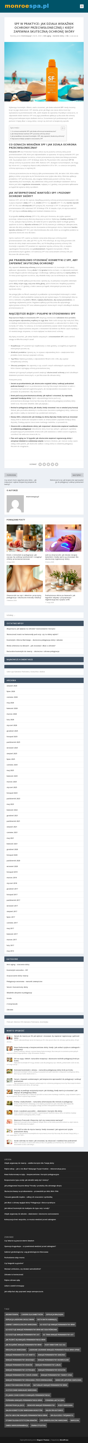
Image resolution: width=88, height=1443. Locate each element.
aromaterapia (12, 1314)
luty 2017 (10, 945)
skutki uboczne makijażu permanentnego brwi (26, 1415)
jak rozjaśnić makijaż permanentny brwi (23, 1345)
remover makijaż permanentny (41, 1405)
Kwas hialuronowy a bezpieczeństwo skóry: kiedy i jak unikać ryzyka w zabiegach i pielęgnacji (47, 1048)
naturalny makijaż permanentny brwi (50, 1385)
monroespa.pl (26, 36)
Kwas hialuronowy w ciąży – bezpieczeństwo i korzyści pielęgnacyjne (31, 1174)
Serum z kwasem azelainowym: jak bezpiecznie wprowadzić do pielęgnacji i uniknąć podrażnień (47, 1080)
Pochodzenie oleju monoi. (14, 1257)
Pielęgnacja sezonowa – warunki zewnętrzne (24, 981)
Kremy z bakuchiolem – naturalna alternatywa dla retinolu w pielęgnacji (43, 1102)
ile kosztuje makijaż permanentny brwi (57, 1324)
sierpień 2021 (12, 827)
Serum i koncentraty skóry (17, 987)
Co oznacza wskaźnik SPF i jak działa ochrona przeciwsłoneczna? (34, 131)
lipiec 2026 (11, 691)
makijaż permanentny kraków (19, 1365)
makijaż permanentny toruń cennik (22, 1375)
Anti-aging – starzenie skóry (53, 36)
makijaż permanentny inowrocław (53, 1360)
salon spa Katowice (54, 1410)
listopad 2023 (12, 793)
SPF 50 (71, 160)
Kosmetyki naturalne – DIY (17, 970)
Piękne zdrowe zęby (12, 1280)
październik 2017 (13, 900)
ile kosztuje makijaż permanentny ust (23, 1334)
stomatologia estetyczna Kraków (21, 1420)
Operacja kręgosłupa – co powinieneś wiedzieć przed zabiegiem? (30, 1246)
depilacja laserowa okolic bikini (20, 1319)
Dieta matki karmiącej (47, 1319)
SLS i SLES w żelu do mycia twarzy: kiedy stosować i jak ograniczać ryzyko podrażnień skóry (43, 1130)
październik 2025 (13, 742)
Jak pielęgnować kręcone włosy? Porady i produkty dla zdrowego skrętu (33, 1186)
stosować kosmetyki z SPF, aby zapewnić (43, 261)
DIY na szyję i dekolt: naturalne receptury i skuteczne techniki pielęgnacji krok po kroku (46, 1060)
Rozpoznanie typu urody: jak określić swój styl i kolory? (26, 1180)
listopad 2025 (12, 736)
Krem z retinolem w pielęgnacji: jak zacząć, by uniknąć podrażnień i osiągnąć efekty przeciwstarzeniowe (24, 557)
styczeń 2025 (12, 787)
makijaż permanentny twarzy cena (56, 1375)
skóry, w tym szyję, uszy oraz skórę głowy (29, 283)
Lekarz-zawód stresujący (14, 1286)
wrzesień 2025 (12, 748)
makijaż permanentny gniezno (51, 1355)
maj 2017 (10, 928)
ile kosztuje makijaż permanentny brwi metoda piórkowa (31, 1329)
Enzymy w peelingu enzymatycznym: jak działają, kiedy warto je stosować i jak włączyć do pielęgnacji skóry (45, 1091)
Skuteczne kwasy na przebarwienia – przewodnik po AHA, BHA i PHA (31, 1191)
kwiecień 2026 (12, 708)
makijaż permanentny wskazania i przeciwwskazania (29, 1380)
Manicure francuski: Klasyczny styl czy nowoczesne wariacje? (38, 1120)
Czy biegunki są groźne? (13, 1263)
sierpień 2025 (12, 753)
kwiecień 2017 (12, 934)
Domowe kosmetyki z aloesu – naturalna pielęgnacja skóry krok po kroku (43, 1070)
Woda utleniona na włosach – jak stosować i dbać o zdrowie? (31, 646)
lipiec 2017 (11, 917)
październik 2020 (13, 860)
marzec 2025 (12, 782)
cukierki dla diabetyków (32, 1314)
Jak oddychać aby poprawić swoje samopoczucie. (24, 1291)
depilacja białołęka (54, 1314)
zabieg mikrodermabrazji (17, 1425)
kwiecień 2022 (12, 810)
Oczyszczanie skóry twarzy (17, 976)
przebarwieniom (39, 249)
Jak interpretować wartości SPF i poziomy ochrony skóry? (31, 134)
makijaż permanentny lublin (48, 1365)
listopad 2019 (12, 872)
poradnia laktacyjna (54, 1400)
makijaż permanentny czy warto (20, 1355)
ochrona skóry (26, 211)
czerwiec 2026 (12, 697)
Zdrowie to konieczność (13, 1274)
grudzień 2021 (12, 815)
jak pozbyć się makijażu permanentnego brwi (25, 1340)
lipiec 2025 (11, 759)
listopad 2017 (12, 894)
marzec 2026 (12, 714)
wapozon (75, 1420)
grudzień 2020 (12, 849)
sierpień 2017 (12, 911)
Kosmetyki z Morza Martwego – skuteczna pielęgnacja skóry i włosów (35, 640)
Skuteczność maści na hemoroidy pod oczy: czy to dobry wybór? (32, 634)
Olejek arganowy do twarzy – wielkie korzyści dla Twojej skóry (29, 1163)
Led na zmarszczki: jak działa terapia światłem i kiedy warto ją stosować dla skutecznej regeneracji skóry (61, 557)
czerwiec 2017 (12, 923)
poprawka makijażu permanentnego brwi (24, 1400)
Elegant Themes (43, 1440)
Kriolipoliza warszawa (16, 1350)
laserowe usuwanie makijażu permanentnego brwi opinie (54, 1350)
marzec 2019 (12, 877)
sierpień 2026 (12, 686)
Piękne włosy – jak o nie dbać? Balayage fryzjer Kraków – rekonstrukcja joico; (35, 1169)
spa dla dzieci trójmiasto (62, 1415)
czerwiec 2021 (12, 832)
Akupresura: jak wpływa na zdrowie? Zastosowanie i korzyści (31, 629)
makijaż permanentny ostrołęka (20, 1370)
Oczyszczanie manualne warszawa (21, 1390)
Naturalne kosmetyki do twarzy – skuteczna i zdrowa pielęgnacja (33, 651)
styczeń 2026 (12, 725)
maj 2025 (10, 770)
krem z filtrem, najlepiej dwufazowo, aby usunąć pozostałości (49, 300)
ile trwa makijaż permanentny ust (58, 1334)
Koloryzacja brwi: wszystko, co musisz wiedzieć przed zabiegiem (30, 1219)
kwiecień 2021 (12, 844)
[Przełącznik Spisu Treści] (61, 128)
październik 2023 (13, 798)
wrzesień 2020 (12, 866)
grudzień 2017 (12, 889)
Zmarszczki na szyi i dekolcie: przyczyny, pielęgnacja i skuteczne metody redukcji (24, 596)
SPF (61, 107)
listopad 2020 (12, 855)
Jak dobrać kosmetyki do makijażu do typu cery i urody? (27, 1208)
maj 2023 (10, 804)
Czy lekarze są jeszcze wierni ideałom (19, 1241)
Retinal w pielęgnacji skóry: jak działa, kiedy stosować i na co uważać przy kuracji (44, 407)
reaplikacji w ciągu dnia (39, 320)
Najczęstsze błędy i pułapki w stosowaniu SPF (27, 139)
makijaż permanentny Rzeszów (51, 1370)
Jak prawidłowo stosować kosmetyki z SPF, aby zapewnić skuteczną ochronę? (38, 136)
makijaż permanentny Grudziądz (20, 1360)
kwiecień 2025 (12, 776)
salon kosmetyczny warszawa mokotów (24, 1410)
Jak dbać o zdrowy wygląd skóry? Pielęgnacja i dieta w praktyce (29, 1203)
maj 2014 (10, 951)
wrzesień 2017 (12, 906)
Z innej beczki (12, 1004)
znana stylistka (38, 1425)
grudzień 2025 (12, 731)
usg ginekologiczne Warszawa (53, 1420)
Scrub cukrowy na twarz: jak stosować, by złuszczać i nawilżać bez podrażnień (45, 1141)
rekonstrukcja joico (15, 1405)
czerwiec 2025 (12, 765)
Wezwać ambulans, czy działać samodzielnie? (22, 1269)
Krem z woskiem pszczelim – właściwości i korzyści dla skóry (38, 1111)
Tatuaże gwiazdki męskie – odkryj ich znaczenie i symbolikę (28, 1197)
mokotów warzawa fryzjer (18, 1385)
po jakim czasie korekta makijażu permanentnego (28, 1395)
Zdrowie (10, 1010)
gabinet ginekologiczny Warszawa (21, 1324)
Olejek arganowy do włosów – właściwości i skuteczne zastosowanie (31, 1214)
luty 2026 (10, 719)
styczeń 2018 (12, 883)
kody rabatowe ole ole (55, 1345)
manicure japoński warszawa (68, 1380)
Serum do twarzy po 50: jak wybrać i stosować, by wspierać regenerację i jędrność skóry (46, 1037)
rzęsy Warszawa (65, 1405)
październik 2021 (13, 821)
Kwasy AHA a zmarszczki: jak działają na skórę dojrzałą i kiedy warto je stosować (44, 417)
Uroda (9, 998)
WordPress (64, 1440)
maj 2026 (10, 703)
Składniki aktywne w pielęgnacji (19, 993)
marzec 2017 (12, 939)
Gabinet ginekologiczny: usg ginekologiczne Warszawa (26, 1252)
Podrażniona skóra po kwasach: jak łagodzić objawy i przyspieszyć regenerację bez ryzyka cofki (60, 597)
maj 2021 (10, 838)
